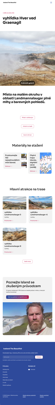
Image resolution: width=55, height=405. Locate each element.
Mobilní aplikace (7, 385)
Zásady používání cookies (44, 396)
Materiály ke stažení (8, 380)
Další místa (27, 261)
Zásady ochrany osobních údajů (29, 396)
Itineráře (5, 372)
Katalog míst (6, 369)
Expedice (5, 374)
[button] (50, 2)
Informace (5, 377)
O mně (4, 382)
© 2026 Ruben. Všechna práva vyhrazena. (10, 396)
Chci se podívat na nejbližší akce (17, 297)
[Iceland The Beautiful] (10, 2)
